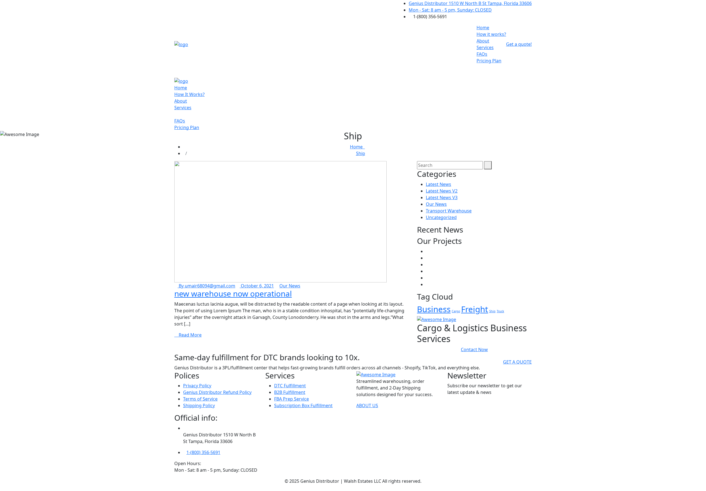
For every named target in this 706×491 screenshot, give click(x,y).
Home (483, 28)
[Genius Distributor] (181, 44)
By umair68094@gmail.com (206, 286)
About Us (367, 405)
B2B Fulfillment (289, 392)
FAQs (482, 54)
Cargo (456, 311)
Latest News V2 (442, 191)
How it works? (491, 34)
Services (485, 47)
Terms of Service (200, 399)
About (483, 41)
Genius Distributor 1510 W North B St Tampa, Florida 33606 (470, 3)
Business (434, 309)
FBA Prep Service (291, 399)
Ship (360, 153)
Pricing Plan (489, 61)
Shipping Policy (199, 405)
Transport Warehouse (449, 211)
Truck (500, 311)
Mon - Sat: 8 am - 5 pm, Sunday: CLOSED (450, 10)
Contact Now (474, 349)
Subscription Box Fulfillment (303, 405)
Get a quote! (519, 44)
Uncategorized (441, 217)
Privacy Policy (197, 386)
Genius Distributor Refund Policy (217, 392)
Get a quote (517, 362)
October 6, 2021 (257, 286)
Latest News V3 (442, 197)
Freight (474, 309)
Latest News (438, 184)
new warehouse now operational (233, 293)
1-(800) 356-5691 (203, 452)
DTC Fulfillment (290, 386)
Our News (289, 286)
